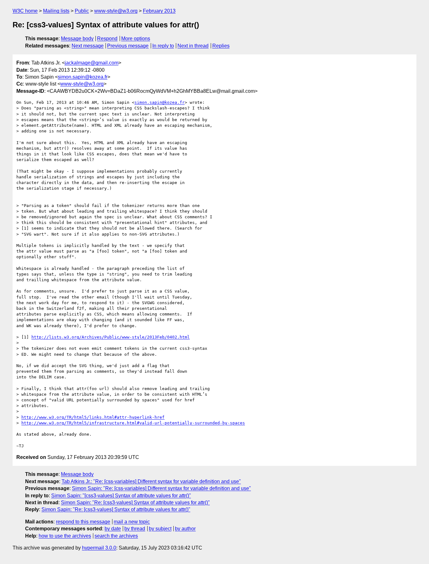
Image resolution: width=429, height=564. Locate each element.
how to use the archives (65, 536)
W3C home (25, 11)
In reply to (163, 45)
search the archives (116, 536)
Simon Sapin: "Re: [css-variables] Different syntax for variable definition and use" (161, 488)
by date (113, 528)
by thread (134, 528)
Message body (77, 38)
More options (135, 38)
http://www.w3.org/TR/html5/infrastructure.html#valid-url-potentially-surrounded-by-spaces (133, 423)
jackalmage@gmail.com (91, 62)
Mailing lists (56, 11)
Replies (221, 45)
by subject (160, 528)
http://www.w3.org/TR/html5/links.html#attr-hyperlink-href (93, 417)
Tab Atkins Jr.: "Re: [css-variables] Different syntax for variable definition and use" (151, 481)
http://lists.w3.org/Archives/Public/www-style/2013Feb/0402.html (110, 337)
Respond (107, 38)
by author (185, 528)
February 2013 (159, 11)
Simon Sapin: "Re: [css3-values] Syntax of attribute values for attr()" (135, 502)
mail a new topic (132, 521)
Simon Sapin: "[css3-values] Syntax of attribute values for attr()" (121, 495)
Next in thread (193, 45)
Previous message (128, 45)
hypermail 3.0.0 (99, 547)
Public (82, 11)
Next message (88, 45)
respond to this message (83, 521)
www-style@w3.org (116, 11)
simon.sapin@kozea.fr (82, 77)
